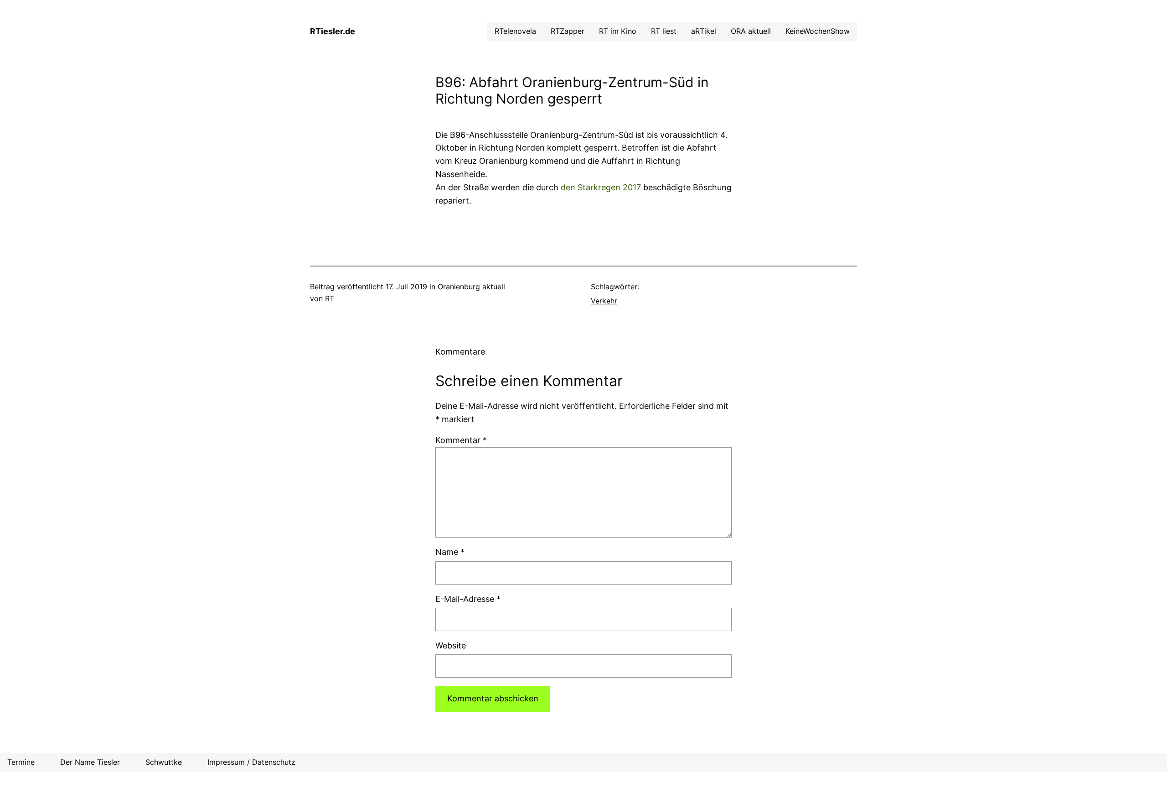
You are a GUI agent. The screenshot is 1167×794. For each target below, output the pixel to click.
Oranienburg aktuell (471, 286)
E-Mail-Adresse (468, 599)
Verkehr (604, 300)
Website (450, 645)
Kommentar (461, 440)
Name (450, 552)
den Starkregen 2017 (601, 187)
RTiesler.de (332, 31)
